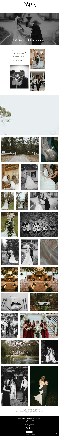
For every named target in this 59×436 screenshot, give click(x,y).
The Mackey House (25, 409)
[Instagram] (27, 428)
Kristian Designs (39, 411)
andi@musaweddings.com (29, 424)
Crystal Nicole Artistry (27, 411)
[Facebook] (29, 428)
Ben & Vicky (37, 409)
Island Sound (30, 412)
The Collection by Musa (35, 414)
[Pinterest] (32, 428)
